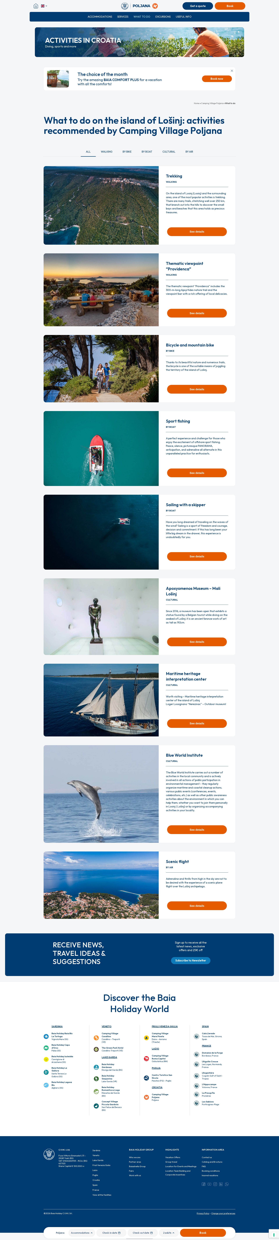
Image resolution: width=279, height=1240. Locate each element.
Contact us (207, 1157)
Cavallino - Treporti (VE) (111, 1037)
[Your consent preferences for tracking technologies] (274, 1235)
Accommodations (100, 16)
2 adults (167, 1232)
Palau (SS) (61, 1048)
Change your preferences (223, 1213)
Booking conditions (211, 1171)
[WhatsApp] (227, 1184)
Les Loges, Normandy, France (212, 1064)
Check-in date (109, 1232)
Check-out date (141, 1232)
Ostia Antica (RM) (160, 1058)
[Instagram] (215, 1184)
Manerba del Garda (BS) (111, 1091)
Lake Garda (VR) (109, 1078)
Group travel (171, 1162)
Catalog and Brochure (212, 1162)
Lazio (155, 1048)
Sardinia (57, 1026)
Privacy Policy (203, 1213)
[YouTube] (209, 1184)
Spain (205, 1026)
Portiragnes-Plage (210, 1103)
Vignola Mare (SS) (62, 1036)
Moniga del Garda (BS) (112, 1067)
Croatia (157, 1087)
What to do (142, 16)
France (206, 1045)
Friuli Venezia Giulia (165, 1026)
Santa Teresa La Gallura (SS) (59, 1072)
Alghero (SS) (62, 1085)
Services (122, 16)
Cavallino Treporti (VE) (112, 1049)
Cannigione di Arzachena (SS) (62, 1059)
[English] (44, 5)
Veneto (106, 1026)
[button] (88, 152)
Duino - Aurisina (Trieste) (160, 1037)
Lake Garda (109, 1057)
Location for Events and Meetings (180, 1166)
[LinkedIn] (221, 1184)
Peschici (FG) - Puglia (162, 1078)
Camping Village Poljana (212, 103)
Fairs (131, 1171)
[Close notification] (232, 71)
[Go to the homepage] (125, 6)
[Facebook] (203, 1184)
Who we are (134, 1157)
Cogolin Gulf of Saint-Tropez (212, 1076)
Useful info (184, 16)
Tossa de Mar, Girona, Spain (212, 1036)
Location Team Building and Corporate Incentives (177, 1173)
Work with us (135, 1175)
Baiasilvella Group (137, 1166)
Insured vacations (210, 1175)
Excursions (163, 16)
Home (196, 103)
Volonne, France (209, 1086)
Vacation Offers (172, 1157)
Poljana (160, 1097)
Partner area (135, 1162)
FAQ (204, 1166)
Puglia (156, 1067)
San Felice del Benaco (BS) (112, 1105)
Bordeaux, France (212, 1054)
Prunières (208, 1094)
